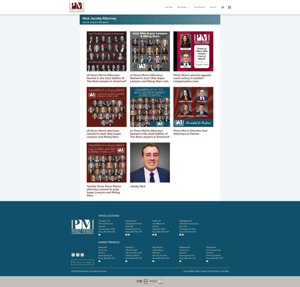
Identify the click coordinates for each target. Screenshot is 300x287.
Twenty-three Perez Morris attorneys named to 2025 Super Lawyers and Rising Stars (104, 191)
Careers (213, 7)
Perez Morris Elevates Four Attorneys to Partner (190, 132)
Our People (182, 7)
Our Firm (169, 7)
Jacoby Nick (138, 186)
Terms (203, 271)
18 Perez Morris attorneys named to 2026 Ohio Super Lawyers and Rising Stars (104, 133)
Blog (198, 271)
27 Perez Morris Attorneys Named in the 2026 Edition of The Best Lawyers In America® (150, 133)
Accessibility (189, 271)
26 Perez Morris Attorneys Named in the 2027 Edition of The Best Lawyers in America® (106, 78)
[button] (223, 7)
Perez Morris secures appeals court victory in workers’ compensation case (192, 78)
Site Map (225, 271)
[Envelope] (99, 235)
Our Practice (199, 7)
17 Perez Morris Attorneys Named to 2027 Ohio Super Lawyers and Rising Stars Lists (149, 78)
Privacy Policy (214, 271)
